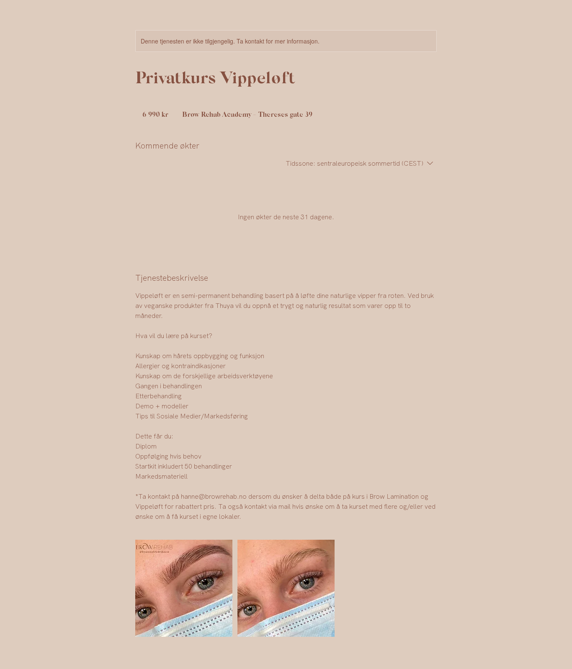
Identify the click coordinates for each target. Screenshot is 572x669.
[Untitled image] (183, 588)
